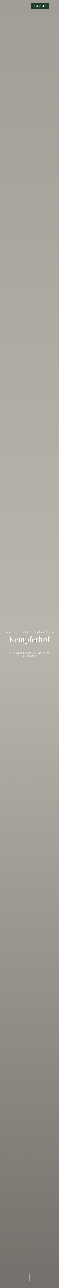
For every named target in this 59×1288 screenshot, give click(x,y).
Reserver (40, 6)
